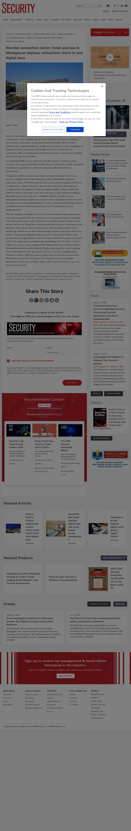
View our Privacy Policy (71, 121)
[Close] (102, 86)
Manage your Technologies (53, 129)
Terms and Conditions (59, 112)
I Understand (75, 129)
